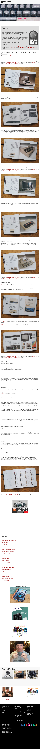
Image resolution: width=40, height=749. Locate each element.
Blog (3, 707)
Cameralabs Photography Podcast (7, 712)
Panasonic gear (30, 713)
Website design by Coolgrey (6, 742)
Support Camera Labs (6, 725)
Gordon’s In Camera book (7, 728)
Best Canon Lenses (18, 714)
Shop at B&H (4, 729)
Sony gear (29, 714)
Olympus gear (29, 711)
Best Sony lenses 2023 (19, 720)
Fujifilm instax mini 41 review (7, 571)
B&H (12, 46)
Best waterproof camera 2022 (20, 712)
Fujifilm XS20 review (31, 679)
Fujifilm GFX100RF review (6, 569)
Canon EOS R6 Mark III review (7, 544)
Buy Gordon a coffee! (6, 727)
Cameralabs (6, 2)
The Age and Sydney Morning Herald (28, 445)
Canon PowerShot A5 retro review (8, 553)
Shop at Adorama (5, 731)
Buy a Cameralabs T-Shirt (7, 732)
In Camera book (12, 47)
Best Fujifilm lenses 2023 (19, 715)
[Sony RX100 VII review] (20, 674)
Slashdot (2, 324)
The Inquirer (3, 321)
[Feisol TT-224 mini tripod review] (7, 674)
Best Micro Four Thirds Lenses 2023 (19, 718)
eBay (18, 46)
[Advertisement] (9, 526)
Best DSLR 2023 (18, 711)
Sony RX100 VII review (18, 679)
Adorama (15, 46)
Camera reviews (5, 709)
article (3, 393)
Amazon (9, 46)
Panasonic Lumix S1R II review (7, 576)
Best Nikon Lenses (18, 716)
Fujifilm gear (29, 709)
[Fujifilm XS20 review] (32, 674)
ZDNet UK (2, 288)
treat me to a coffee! (33, 47)
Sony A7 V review (5, 542)
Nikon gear (29, 710)
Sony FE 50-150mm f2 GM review (8, 567)
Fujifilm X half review (5, 560)
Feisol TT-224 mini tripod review (7, 578)
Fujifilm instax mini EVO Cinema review (9, 540)
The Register (3, 284)
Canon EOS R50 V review (6, 580)
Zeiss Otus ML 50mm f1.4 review (8, 551)
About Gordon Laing (6, 724)
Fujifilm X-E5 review (5, 558)
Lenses (3, 710)
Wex (20, 46)
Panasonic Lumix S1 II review (7, 562)
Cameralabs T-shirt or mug (24, 47)
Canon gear (29, 707)
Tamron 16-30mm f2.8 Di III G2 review (8, 549)
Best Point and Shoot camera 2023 (20, 708)
